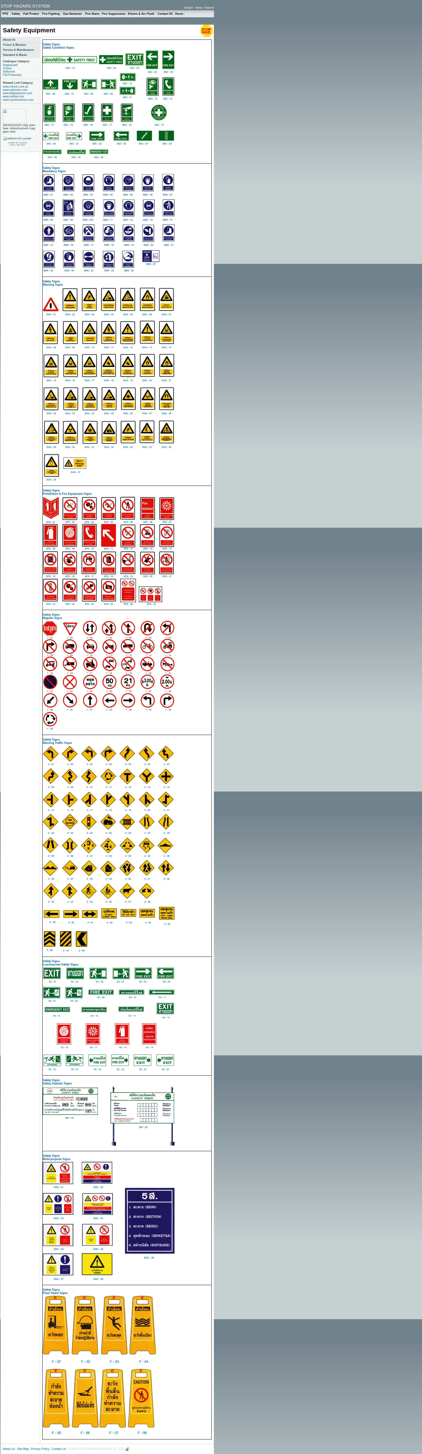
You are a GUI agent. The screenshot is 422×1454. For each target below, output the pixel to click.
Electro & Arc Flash (141, 13)
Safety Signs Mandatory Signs (54, 169)
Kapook (209, 7)
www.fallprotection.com (17, 93)
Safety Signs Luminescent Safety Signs (60, 963)
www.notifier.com (13, 96)
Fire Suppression (114, 13)
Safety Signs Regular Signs (52, 616)
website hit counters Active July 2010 (17, 144)
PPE (5, 13)
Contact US (165, 13)
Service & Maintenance (18, 49)
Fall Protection (12, 75)
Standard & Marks (15, 55)
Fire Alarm (92, 13)
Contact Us (59, 1448)
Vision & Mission (14, 44)
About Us (9, 39)
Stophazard (10, 65)
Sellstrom (9, 71)
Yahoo (199, 7)
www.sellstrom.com (15, 89)
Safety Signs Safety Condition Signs (58, 46)
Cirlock (7, 68)
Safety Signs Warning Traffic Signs (57, 741)
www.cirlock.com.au (15, 86)
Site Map (23, 1448)
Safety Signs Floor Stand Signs (55, 1291)
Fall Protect (31, 13)
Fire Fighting (51, 13)
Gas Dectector (73, 13)
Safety (16, 13)
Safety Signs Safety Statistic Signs (57, 1081)
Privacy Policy (40, 1448)
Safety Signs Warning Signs (53, 283)
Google (188, 7)
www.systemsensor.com (18, 99)
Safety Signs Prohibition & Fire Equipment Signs (67, 492)
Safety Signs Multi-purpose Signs (56, 1157)
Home (179, 13)
